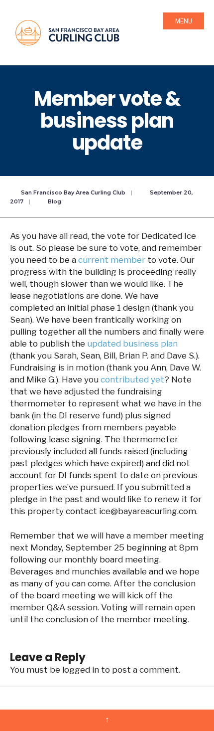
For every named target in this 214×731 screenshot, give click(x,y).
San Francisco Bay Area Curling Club (73, 192)
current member (111, 260)
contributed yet (132, 379)
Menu (183, 21)
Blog (54, 201)
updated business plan (132, 344)
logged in (80, 670)
